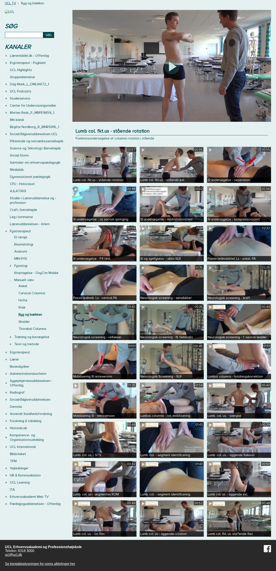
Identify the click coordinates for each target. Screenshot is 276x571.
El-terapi (20, 237)
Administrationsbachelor (28, 374)
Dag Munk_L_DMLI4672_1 (29, 84)
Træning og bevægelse (31, 337)
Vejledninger (19, 468)
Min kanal (17, 120)
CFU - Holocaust (22, 184)
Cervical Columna (32, 293)
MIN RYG (20, 258)
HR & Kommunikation (25, 475)
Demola (16, 407)
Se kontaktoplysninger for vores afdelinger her (40, 564)
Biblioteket (18, 454)
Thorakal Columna (32, 329)
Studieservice (20, 98)
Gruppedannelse (22, 77)
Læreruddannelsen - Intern (30, 224)
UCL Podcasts (20, 91)
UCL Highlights (21, 70)
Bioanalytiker (19, 366)
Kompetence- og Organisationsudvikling (27, 437)
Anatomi (20, 251)
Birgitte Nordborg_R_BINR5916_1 (34, 127)
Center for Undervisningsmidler (33, 105)
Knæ (22, 307)
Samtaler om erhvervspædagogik (35, 162)
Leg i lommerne (21, 217)
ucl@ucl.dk (13, 555)
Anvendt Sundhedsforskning (31, 414)
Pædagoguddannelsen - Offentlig (35, 504)
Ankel (23, 286)
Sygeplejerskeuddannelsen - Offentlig (31, 383)
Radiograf (17, 392)
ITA (12, 489)
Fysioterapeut (20, 231)
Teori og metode (26, 344)
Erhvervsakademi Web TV (29, 497)
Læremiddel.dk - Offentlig (29, 56)
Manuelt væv (24, 280)
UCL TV (10, 3)
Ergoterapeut (20, 352)
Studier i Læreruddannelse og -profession (33, 200)
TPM (13, 461)
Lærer (14, 359)
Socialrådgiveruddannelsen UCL (34, 134)
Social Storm (19, 155)
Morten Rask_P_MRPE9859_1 (32, 113)
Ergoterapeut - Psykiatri (28, 63)
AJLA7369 (18, 191)
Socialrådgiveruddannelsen (30, 399)
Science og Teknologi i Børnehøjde (35, 148)
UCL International (23, 447)
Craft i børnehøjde (23, 210)
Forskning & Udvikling (25, 421)
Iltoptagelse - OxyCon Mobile (36, 273)
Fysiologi (20, 266)
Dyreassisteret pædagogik (30, 177)
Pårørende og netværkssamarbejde (36, 141)
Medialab (17, 170)
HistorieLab (18, 428)
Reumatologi (23, 244)
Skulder (24, 322)
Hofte (23, 300)
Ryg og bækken (30, 314)
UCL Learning (20, 482)
